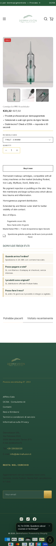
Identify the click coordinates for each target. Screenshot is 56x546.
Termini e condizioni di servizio (19, 417)
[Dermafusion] (28, 19)
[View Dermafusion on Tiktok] (28, 519)
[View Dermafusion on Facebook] (34, 519)
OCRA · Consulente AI (14, 402)
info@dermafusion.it (20, 454)
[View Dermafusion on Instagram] (21, 519)
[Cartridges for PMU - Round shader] (13, 95)
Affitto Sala (9, 397)
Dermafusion (22, 533)
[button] (45, 19)
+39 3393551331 (15, 448)
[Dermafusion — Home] (16, 362)
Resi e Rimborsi (11, 412)
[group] (28, 3)
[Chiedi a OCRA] (50, 540)
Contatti (7, 407)
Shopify (43, 533)
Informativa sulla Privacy (16, 422)
